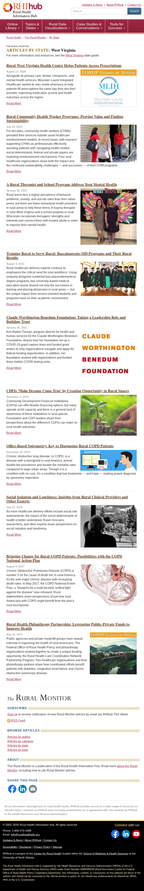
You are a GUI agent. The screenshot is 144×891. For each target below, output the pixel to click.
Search (134, 11)
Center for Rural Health (47, 853)
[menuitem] (12, 26)
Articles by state (17, 745)
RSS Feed (18, 720)
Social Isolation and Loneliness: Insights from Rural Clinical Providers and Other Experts (67, 499)
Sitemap (57, 846)
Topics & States (32, 26)
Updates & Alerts (92, 4)
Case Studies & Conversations (89, 26)
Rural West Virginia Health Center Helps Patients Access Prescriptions (64, 65)
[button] (12, 789)
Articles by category (20, 741)
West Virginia (74, 55)
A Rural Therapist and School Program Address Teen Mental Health (61, 184)
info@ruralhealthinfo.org (25, 834)
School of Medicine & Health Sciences (105, 853)
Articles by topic (17, 750)
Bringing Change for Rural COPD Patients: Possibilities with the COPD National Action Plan (64, 558)
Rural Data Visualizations (56, 26)
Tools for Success (115, 26)
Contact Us (134, 4)
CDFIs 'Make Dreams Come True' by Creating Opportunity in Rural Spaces (67, 390)
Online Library (12, 26)
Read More (13, 103)
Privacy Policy (42, 846)
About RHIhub (115, 4)
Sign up (12, 714)
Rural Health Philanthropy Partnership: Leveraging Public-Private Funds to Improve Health (68, 626)
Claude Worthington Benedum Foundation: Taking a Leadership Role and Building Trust (66, 319)
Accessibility (10, 846)
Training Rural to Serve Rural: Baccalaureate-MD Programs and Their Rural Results (69, 255)
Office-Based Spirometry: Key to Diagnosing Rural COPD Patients (60, 446)
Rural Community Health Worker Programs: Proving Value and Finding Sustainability (64, 118)
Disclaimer (25, 846)
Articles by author (18, 737)
